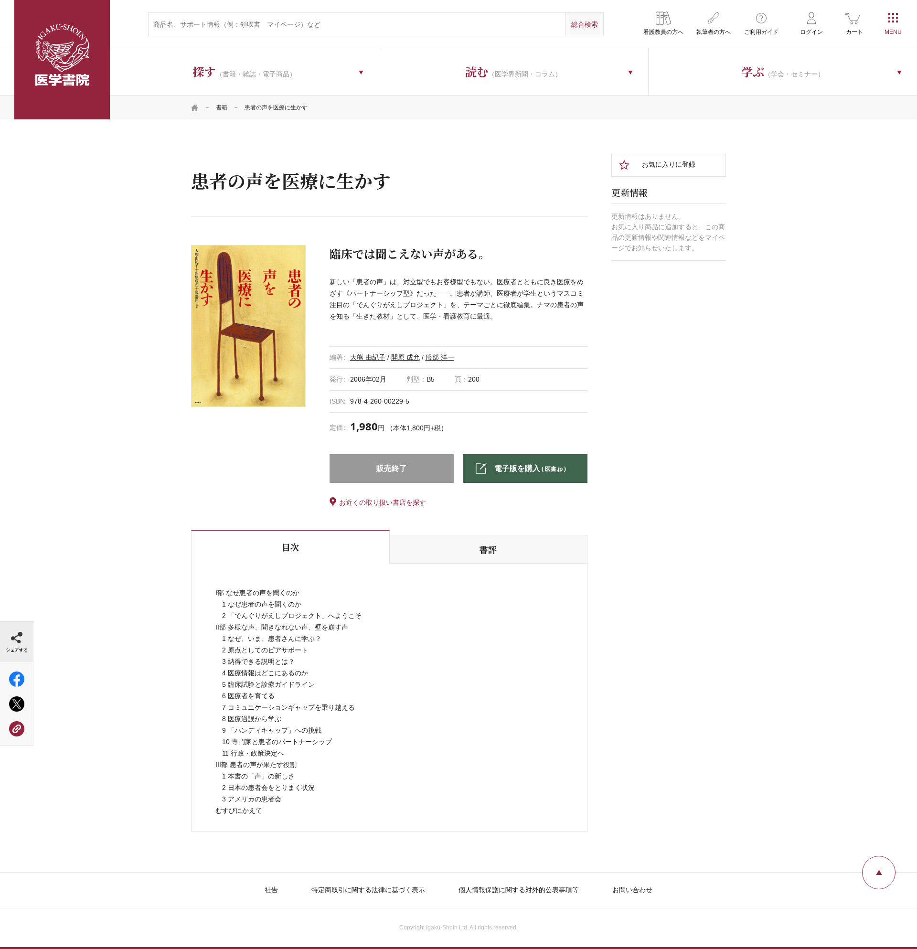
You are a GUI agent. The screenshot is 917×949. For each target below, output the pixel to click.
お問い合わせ (632, 890)
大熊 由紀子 (367, 357)
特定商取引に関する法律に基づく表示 (368, 890)
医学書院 (62, 59)
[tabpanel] (248, 325)
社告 (271, 890)
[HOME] (195, 107)
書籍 (221, 107)
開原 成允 (405, 357)
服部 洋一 (440, 357)
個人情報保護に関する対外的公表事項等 (518, 890)
